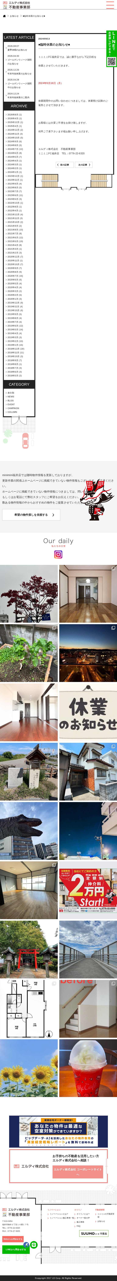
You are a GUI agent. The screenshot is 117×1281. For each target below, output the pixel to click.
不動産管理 (100, 1210)
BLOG (11, 400)
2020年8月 (13, 272)
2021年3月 (13, 249)
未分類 (11, 393)
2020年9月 (13, 268)
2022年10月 (14, 203)
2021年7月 (13, 233)
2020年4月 (13, 287)
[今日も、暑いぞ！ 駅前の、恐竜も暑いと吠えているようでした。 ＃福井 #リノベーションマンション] (29, 831)
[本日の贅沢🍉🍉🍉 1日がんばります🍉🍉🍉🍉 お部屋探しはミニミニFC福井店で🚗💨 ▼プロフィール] (88, 1068)
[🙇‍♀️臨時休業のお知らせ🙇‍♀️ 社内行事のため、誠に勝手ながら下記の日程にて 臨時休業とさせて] (88, 712)
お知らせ (14, 16)
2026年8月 (13, 114)
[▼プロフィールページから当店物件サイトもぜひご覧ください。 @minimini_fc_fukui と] (29, 949)
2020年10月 (14, 264)
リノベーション (54, 1210)
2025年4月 (13, 126)
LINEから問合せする (16, 1249)
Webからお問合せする (13, 1239)
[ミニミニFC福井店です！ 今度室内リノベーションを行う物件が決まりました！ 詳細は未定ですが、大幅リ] (29, 1009)
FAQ (78, 1226)
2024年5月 (13, 157)
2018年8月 (13, 364)
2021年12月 (14, 214)
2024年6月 (13, 153)
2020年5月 (13, 283)
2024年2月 (13, 168)
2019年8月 (13, 318)
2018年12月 (14, 349)
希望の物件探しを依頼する (31, 514)
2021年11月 (13, 218)
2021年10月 (14, 222)
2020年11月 (13, 260)
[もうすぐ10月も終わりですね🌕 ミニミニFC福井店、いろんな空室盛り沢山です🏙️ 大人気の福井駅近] (29, 712)
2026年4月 (13, 118)
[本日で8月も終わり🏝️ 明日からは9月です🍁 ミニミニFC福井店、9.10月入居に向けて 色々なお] (88, 890)
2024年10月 (14, 137)
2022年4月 (13, 210)
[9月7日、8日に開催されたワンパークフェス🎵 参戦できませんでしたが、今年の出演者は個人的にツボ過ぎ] (88, 831)
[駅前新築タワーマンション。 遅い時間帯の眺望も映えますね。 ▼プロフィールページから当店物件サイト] (88, 653)
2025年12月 (14, 122)
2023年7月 (13, 191)
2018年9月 (13, 360)
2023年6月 (13, 195)
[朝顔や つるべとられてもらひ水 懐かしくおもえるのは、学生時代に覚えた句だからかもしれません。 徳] (29, 772)
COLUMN (12, 412)
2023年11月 (13, 180)
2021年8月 (13, 229)
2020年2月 (13, 295)
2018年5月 (13, 375)
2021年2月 (13, 253)
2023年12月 (14, 176)
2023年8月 (13, 187)
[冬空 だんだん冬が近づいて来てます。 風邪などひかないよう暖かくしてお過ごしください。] (29, 594)
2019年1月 (13, 345)
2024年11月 (13, 134)
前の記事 (64, 165)
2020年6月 (13, 279)
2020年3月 (13, 291)
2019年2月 (13, 341)
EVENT (11, 404)
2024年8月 (13, 145)
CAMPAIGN (13, 408)
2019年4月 (13, 333)
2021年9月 (13, 226)
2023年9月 (13, 183)
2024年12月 (14, 130)
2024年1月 (13, 172)
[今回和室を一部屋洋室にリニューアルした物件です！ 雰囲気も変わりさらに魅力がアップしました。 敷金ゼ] (88, 594)
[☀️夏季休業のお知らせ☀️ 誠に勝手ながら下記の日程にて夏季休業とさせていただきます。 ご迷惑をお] (29, 1068)
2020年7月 (13, 276)
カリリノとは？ (83, 1214)
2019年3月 (13, 337)
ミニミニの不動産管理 (106, 1215)
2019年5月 (13, 329)
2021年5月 (13, 241)
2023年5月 (13, 199)
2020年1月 (13, 299)
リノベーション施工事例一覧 (62, 1218)
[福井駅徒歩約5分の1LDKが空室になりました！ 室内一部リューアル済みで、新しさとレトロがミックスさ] (29, 890)
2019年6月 (13, 326)
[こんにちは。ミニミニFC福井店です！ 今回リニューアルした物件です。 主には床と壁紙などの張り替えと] (88, 1009)
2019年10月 (14, 310)
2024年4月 (13, 160)
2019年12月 (14, 303)
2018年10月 (14, 356)
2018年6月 (13, 372)
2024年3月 (13, 164)
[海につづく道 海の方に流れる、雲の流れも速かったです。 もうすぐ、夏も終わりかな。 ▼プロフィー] (88, 949)
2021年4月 (13, 245)
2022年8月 (13, 206)
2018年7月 (13, 368)
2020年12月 (14, 256)
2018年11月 (13, 352)
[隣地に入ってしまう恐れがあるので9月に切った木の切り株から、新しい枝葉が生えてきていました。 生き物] (29, 653)
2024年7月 (13, 149)
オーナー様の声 (83, 1218)
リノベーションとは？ (59, 1214)
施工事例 (80, 1222)
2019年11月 (13, 306)
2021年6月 (13, 237)
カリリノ (78, 1210)
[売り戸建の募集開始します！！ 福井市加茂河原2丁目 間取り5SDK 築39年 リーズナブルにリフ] (88, 772)
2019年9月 (13, 314)
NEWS (11, 396)
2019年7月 (13, 322)
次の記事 (82, 165)
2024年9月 (13, 141)
